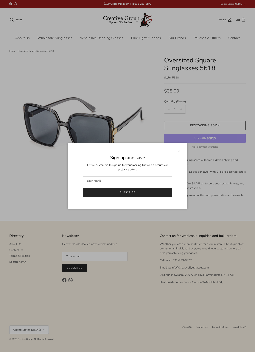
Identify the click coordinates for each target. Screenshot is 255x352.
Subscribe (127, 192)
